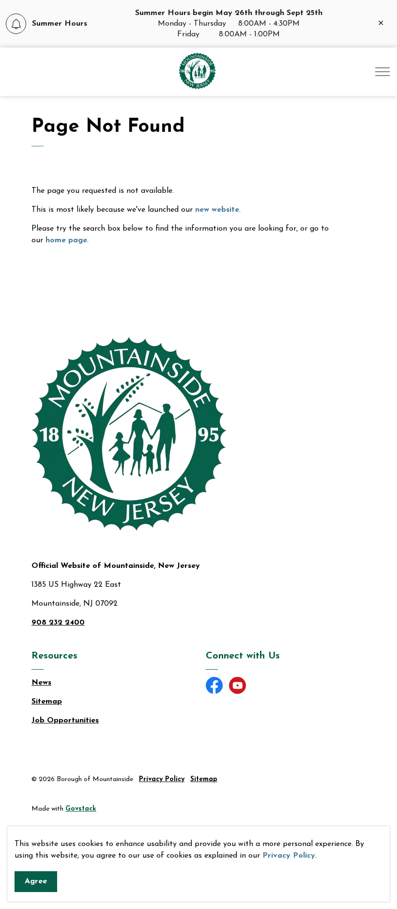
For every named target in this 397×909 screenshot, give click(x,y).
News (41, 683)
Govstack (80, 809)
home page (66, 240)
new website (217, 210)
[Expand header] (382, 71)
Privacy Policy (288, 856)
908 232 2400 (58, 623)
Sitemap (46, 701)
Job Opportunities (65, 720)
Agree (36, 881)
